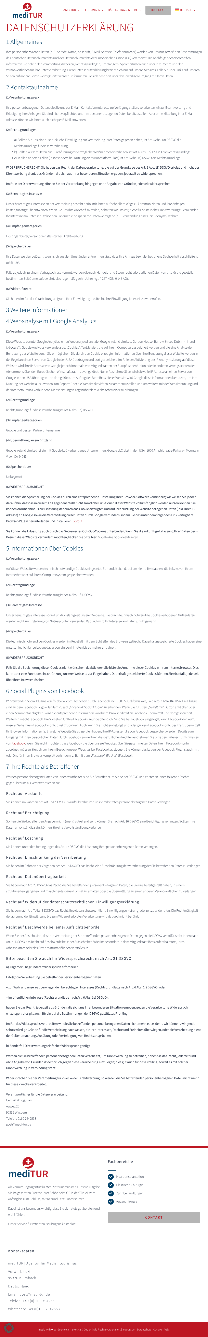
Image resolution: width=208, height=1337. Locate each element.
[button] (9, 1328)
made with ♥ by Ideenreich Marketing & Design (64, 1330)
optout (77, 521)
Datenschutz (144, 1330)
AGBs (167, 1330)
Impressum (128, 1330)
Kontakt (157, 1330)
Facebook (18, 743)
